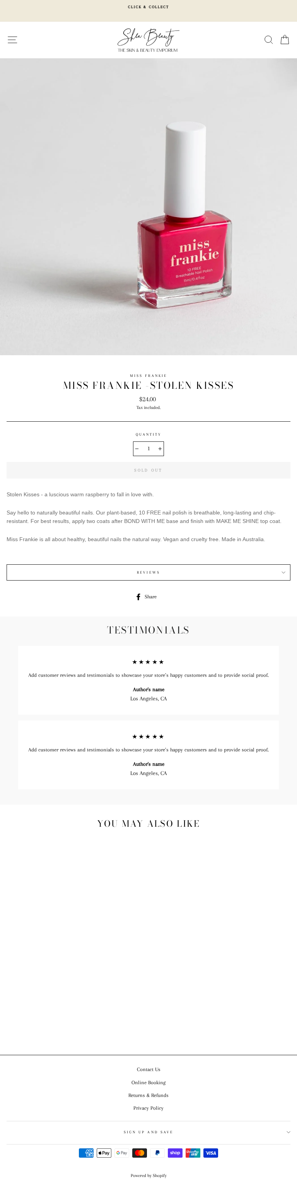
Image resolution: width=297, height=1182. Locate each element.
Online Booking (148, 1082)
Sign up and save (148, 1132)
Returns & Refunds (148, 1095)
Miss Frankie (148, 375)
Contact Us (148, 1069)
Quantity (148, 434)
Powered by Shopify (149, 1175)
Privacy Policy (148, 1108)
